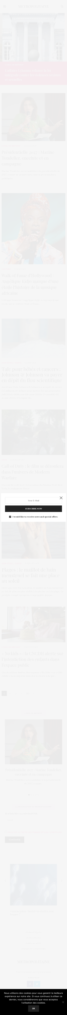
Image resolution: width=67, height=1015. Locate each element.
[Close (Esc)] (61, 498)
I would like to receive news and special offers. (35, 517)
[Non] (63, 1002)
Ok (33, 1008)
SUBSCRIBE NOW (33, 508)
